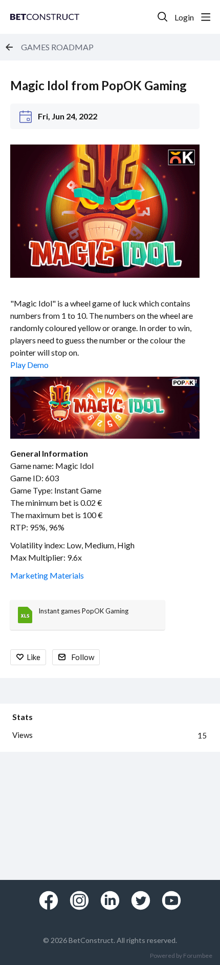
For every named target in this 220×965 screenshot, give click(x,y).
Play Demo (30, 364)
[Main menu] (205, 17)
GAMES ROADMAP (57, 47)
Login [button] (184, 17)
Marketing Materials (47, 575)
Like (33, 657)
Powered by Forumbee (181, 955)
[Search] (162, 17)
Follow (82, 657)
